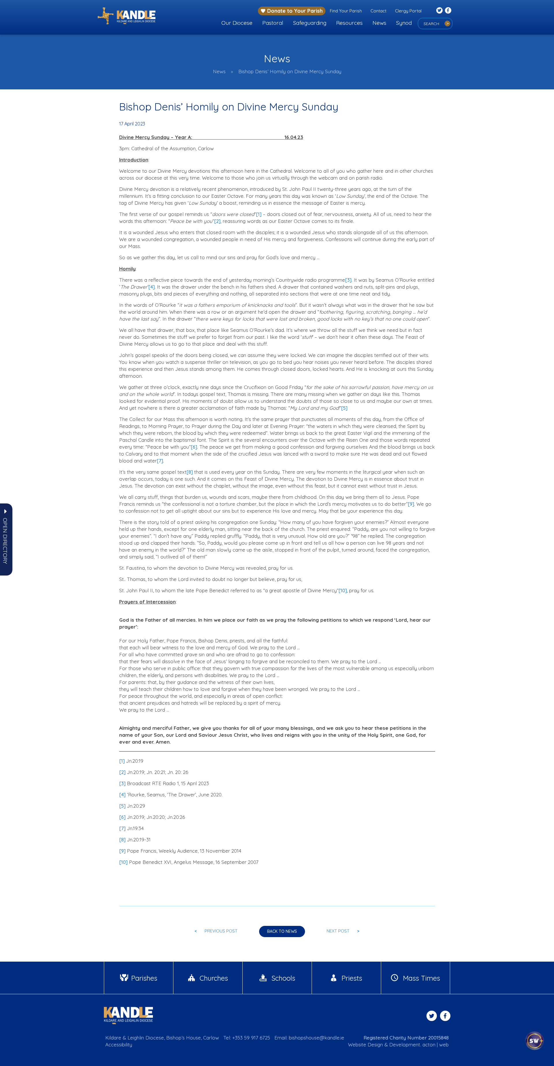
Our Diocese (236, 22)
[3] (348, 280)
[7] (160, 461)
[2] (217, 221)
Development (404, 1044)
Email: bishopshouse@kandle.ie (309, 1038)
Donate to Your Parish (295, 10)
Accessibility (118, 1044)
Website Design (365, 1044)
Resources (349, 22)
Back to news (282, 931)
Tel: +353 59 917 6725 (246, 1038)
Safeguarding (309, 22)
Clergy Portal (408, 11)
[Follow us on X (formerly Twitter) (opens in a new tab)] (439, 10)
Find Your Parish (346, 11)
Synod (404, 22)
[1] (258, 214)
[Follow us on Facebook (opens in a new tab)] (448, 10)
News (379, 22)
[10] (342, 590)
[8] (189, 472)
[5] (344, 408)
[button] (5, 541)
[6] (194, 447)
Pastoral (272, 22)
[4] (151, 287)
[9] (411, 504)
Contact (378, 11)
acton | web (435, 1044)
